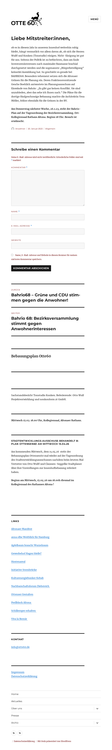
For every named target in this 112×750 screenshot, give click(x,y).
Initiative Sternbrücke (24, 569)
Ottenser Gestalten (22, 594)
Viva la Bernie (19, 618)
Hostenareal (18, 561)
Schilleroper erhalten (23, 610)
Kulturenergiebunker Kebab (27, 577)
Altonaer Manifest (21, 528)
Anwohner (20, 129)
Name (15, 211)
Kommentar (19, 167)
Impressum (17, 672)
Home (15, 694)
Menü (95, 19)
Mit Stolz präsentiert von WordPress (54, 741)
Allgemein (50, 129)
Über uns (16, 708)
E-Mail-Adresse (21, 226)
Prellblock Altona (21, 602)
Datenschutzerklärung (24, 676)
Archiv (15, 722)
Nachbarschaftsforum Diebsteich (30, 586)
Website (16, 240)
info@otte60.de (20, 647)
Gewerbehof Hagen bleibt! (26, 553)
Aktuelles (16, 701)
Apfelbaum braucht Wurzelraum (29, 545)
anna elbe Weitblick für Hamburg (30, 537)
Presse (15, 715)
